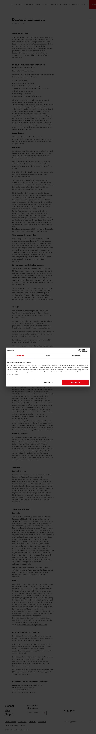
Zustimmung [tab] (20, 356)
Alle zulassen (75, 382)
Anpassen (47, 382)
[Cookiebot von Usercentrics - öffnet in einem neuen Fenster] (80, 350)
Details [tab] (48, 356)
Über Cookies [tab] (76, 356)
